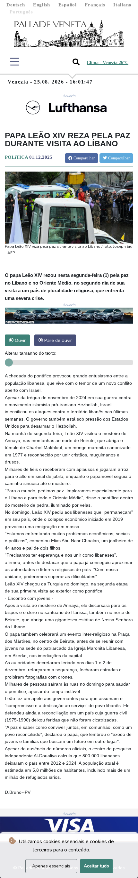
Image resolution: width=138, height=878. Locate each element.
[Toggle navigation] (14, 61)
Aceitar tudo (96, 866)
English (41, 4)
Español (67, 4)
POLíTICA (16, 157)
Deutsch (15, 4)
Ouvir (19, 340)
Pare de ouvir (57, 340)
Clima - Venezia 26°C (107, 62)
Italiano (122, 4)
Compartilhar (83, 158)
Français (95, 4)
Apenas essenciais (51, 866)
